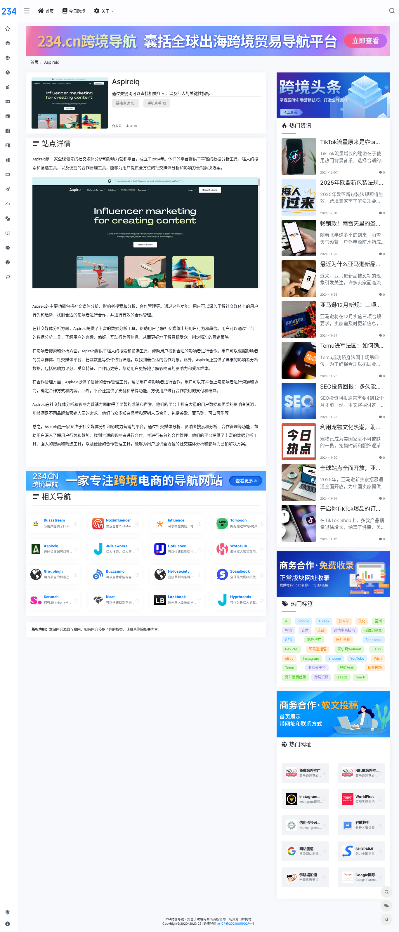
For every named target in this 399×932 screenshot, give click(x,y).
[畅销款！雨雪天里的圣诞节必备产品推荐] (299, 238)
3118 (133, 126)
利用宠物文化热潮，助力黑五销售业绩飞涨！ (350, 428)
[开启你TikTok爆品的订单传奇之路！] (299, 523)
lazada (342, 677)
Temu (289, 668)
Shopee (334, 658)
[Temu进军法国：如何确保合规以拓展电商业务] (299, 360)
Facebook (373, 639)
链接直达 (123, 103)
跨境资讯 (321, 677)
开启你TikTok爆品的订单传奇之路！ (350, 509)
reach (360, 677)
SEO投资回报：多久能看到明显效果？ (350, 387)
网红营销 (343, 639)
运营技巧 (375, 668)
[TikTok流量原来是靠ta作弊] (299, 156)
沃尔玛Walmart (349, 649)
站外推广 (314, 639)
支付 (304, 630)
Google (303, 621)
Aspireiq (52, 62)
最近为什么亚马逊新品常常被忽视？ (350, 264)
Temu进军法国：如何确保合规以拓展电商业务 (352, 346)
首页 (34, 62)
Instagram (311, 658)
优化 (361, 621)
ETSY (376, 649)
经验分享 (347, 668)
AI (286, 621)
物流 (288, 630)
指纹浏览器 (373, 630)
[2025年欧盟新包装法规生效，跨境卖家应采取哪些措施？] (299, 197)
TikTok (323, 621)
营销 (378, 621)
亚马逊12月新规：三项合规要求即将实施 (351, 305)
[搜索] (392, 12)
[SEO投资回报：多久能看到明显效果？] (299, 401)
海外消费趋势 (295, 677)
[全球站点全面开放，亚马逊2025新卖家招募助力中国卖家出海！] (299, 482)
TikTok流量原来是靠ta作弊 (350, 142)
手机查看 (155, 103)
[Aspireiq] (70, 103)
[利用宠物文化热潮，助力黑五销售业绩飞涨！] (299, 441)
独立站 (344, 621)
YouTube (357, 658)
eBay (289, 658)
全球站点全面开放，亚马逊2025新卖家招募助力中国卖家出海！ (352, 468)
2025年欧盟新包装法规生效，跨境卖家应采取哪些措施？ (352, 183)
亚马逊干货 (317, 668)
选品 (321, 630)
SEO (288, 639)
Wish (378, 658)
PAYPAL (291, 649)
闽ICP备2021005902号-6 (235, 924)
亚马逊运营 (318, 649)
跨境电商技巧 (344, 630)
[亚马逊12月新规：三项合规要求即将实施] (299, 319)
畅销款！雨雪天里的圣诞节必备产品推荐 (350, 224)
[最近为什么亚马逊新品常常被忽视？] (299, 278)
